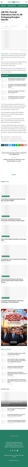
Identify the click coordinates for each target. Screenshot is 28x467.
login (5, 308)
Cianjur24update (22, 5)
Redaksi (6, 26)
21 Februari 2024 (11, 356)
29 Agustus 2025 (11, 423)
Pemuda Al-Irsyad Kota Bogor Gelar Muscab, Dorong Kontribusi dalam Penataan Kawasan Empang (12, 281)
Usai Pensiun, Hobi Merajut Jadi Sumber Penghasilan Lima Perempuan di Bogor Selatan (17, 86)
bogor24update (7, 136)
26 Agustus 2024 (13, 26)
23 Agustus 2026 (12, 88)
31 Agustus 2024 (6, 405)
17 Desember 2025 (11, 376)
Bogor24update (12, 5)
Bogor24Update (15, 460)
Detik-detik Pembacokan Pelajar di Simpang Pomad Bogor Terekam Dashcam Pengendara (17, 374)
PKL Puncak (23, 140)
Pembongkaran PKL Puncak (16, 138)
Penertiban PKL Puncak (14, 140)
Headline (3, 5)
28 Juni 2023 (10, 411)
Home (2, 9)
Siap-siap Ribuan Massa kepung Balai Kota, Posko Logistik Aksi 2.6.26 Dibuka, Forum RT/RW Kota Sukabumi (16, 360)
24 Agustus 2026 (12, 81)
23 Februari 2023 (11, 417)
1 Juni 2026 (10, 363)
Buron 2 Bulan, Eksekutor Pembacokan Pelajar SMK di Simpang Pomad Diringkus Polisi (17, 381)
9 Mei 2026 (10, 369)
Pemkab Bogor (5, 140)
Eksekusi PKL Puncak (16, 136)
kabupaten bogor (5, 138)
